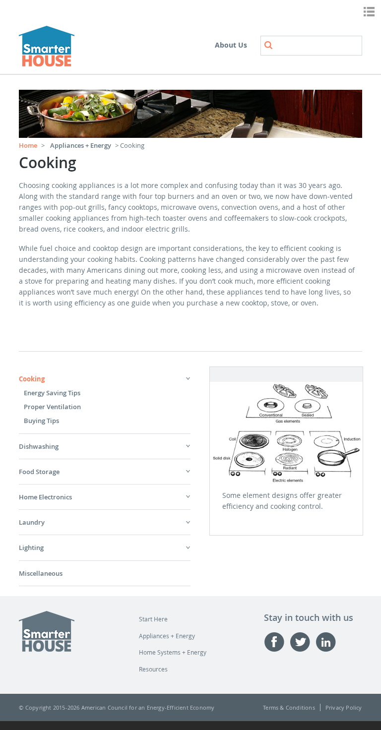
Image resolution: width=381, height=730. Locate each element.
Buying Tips (41, 420)
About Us (231, 45)
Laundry (32, 522)
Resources (153, 669)
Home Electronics (45, 496)
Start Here (153, 619)
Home (28, 145)
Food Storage (39, 471)
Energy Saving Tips (52, 392)
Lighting (31, 547)
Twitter (303, 642)
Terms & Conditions (289, 707)
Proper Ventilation (52, 406)
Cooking (32, 378)
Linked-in (328, 642)
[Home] (46, 47)
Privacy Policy (343, 707)
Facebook (277, 642)
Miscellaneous (41, 573)
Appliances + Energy (80, 145)
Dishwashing (39, 446)
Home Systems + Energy (172, 652)
